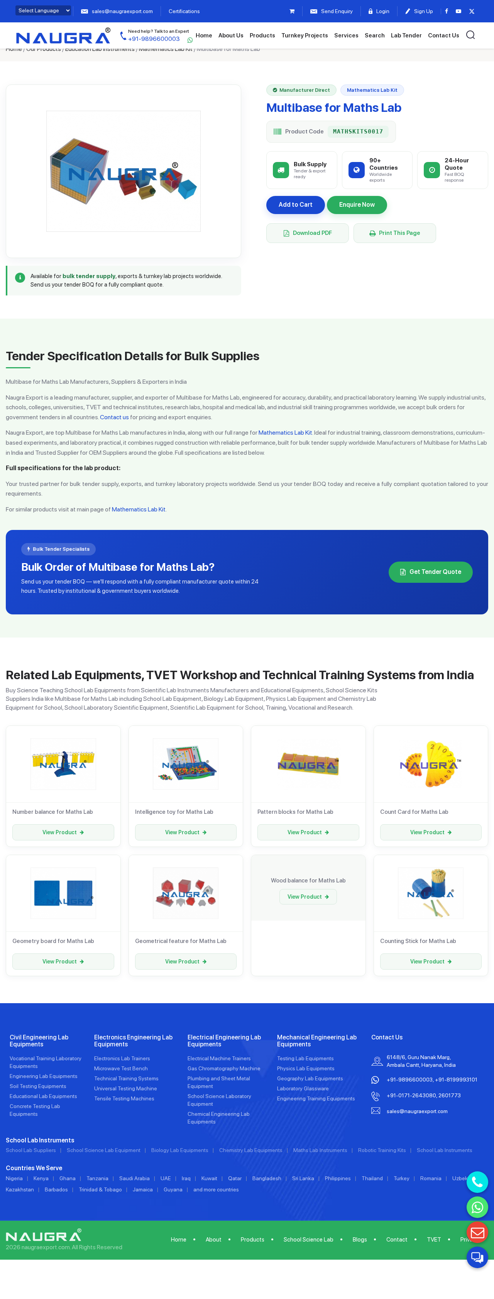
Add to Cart (296, 204)
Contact (397, 1239)
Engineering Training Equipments (316, 1098)
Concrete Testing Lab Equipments (35, 1110)
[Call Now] (477, 1182)
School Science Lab (308, 1239)
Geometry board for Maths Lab (53, 941)
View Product (59, 832)
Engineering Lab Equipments (44, 1076)
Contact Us (443, 35)
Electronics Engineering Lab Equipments (133, 1041)
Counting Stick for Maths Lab (418, 941)
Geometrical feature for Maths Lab (181, 941)
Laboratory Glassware (303, 1088)
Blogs (360, 1239)
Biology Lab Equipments (179, 1150)
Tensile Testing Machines (124, 1098)
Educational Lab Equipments (43, 1096)
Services (346, 35)
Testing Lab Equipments (305, 1058)
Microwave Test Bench (121, 1068)
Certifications (184, 11)
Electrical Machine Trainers (219, 1058)
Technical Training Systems (126, 1078)
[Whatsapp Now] (477, 1207)
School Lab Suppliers (31, 1150)
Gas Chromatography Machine (224, 1068)
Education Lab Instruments (100, 48)
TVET (434, 1239)
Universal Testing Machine (125, 1088)
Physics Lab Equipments (306, 1068)
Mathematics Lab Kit (166, 48)
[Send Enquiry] (477, 1232)
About (214, 1239)
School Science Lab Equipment (103, 1150)
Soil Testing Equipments (38, 1086)
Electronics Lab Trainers (122, 1058)
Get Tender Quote (435, 571)
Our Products (43, 48)
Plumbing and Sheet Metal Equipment (219, 1082)
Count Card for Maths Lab (414, 811)
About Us (231, 35)
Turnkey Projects (304, 35)
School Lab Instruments (444, 1150)
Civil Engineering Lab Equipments (39, 1041)
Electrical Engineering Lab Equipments (224, 1041)
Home (204, 35)
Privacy (469, 1239)
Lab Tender (406, 35)
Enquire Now (357, 204)
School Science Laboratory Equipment (219, 1100)
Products (262, 35)
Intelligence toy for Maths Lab (174, 811)
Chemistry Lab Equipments (251, 1150)
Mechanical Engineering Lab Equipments (317, 1041)
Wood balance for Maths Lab (308, 880)
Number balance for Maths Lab (52, 811)
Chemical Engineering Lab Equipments (219, 1118)
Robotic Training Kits (382, 1150)
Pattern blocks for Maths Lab (295, 811)
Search (375, 35)
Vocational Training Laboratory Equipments (45, 1062)
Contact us (114, 417)
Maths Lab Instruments (320, 1150)
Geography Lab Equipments (310, 1078)
